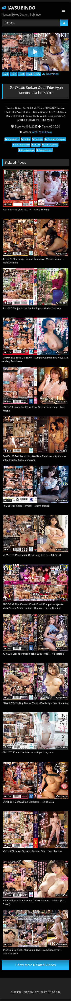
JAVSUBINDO (21, 8)
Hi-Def (37, 145)
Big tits (27, 139)
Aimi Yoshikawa (42, 132)
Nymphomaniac (27, 150)
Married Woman (51, 145)
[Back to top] (60, 990)
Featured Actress (22, 145)
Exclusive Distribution (56, 139)
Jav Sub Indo (13, 139)
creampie (39, 139)
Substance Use (45, 150)
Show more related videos (35, 965)
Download (52, 74)
